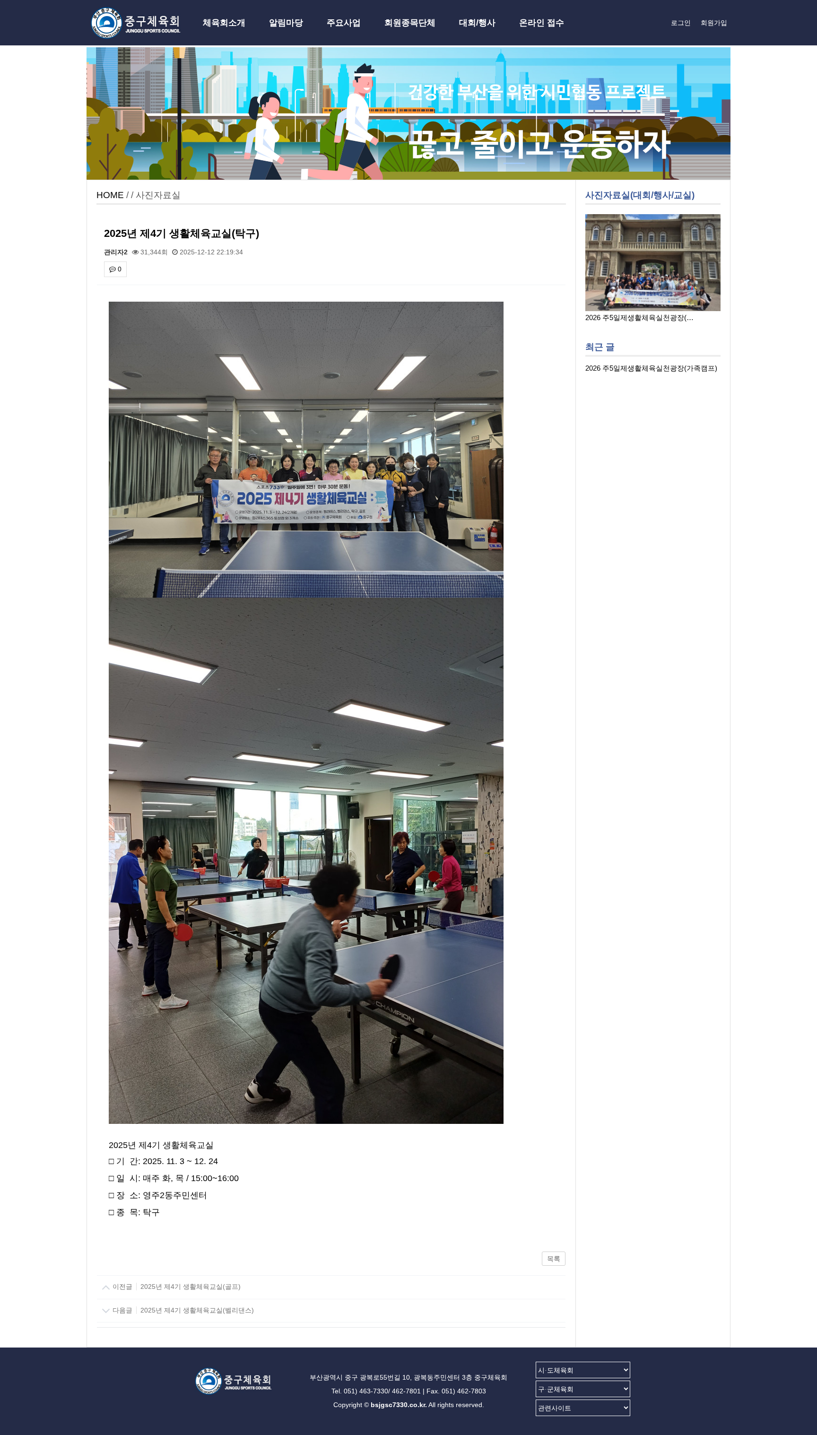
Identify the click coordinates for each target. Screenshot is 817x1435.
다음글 (182, 1310)
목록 (553, 1258)
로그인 (681, 22)
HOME (110, 195)
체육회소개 (224, 22)
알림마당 (286, 22)
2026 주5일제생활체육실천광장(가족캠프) (651, 368)
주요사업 (344, 22)
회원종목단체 (409, 22)
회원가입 (714, 22)
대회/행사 (477, 22)
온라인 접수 (541, 22)
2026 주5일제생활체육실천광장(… (639, 317)
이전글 (176, 1286)
